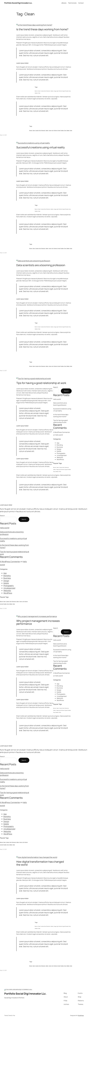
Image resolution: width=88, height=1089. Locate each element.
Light (57, 91)
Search (55, 387)
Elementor (48, 91)
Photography (61, 453)
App (58, 443)
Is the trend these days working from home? (42, 29)
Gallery (52, 91)
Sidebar (36, 93)
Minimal (60, 91)
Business (60, 447)
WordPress (60, 459)
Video (39, 93)
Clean (39, 91)
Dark (45, 91)
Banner (36, 91)
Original (63, 91)
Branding (60, 445)
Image (55, 91)
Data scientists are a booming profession (40, 265)
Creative (42, 91)
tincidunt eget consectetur (35, 99)
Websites (60, 457)
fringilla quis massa (29, 43)
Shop (70, 91)
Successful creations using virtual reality (40, 147)
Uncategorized (62, 455)
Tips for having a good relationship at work (41, 382)
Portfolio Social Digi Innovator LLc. (18, 3)
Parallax (66, 91)
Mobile (59, 451)
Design (59, 449)
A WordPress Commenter (61, 432)
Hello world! (57, 399)
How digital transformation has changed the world (40, 863)
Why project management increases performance (38, 622)
